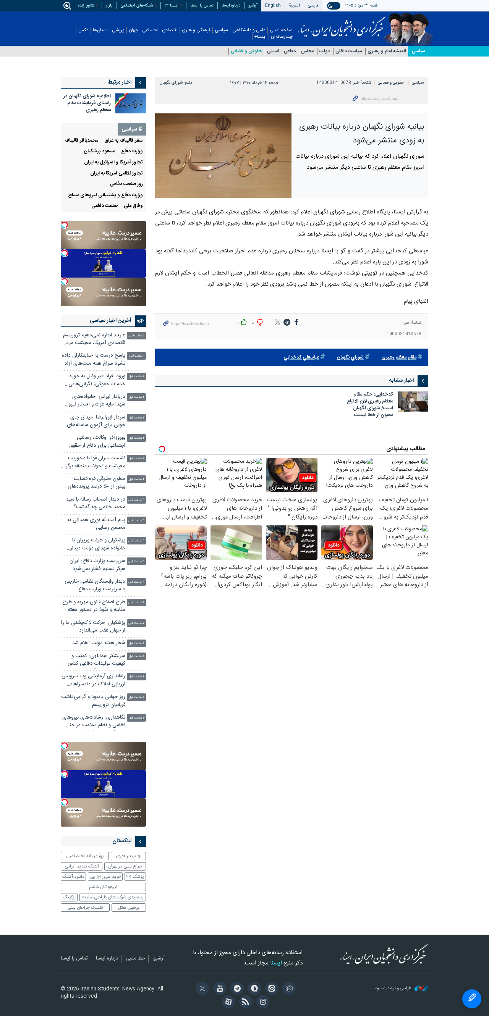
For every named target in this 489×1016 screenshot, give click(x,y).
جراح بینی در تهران (125, 866)
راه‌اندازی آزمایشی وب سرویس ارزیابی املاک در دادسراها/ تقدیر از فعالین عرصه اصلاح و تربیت (93, 681)
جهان (133, 30)
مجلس (307, 51)
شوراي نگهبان (350, 358)
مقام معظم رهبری (398, 358)
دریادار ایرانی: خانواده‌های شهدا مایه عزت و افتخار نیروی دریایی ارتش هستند (94, 401)
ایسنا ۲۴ (171, 5)
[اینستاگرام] (262, 1002)
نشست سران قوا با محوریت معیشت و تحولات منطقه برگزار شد (94, 463)
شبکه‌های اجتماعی (137, 5)
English (273, 5)
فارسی (313, 5)
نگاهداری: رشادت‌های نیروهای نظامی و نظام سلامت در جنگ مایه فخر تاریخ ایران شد (93, 722)
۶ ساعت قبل (136, 643)
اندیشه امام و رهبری (387, 51)
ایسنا (342, 24)
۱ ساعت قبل (136, 335)
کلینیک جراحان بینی (85, 907)
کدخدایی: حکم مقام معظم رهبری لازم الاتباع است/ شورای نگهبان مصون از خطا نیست (370, 405)
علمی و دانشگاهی (249, 30)
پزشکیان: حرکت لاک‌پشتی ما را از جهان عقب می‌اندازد (93, 627)
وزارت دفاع (132, 151)
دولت (324, 51)
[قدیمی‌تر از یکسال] (413, 401)
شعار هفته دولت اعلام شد (98, 643)
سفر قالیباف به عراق (123, 141)
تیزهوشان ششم (103, 887)
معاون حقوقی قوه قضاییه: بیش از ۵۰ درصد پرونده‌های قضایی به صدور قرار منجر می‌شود (96, 483)
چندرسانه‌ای (282, 37)
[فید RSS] (244, 1002)
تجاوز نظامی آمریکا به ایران (116, 174)
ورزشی (118, 30)
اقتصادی (170, 30)
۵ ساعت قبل (136, 602)
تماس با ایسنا (202, 5)
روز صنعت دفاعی (126, 184)
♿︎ (471, 998)
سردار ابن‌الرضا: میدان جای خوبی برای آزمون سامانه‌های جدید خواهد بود (96, 422)
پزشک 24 (135, 876)
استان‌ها (100, 30)
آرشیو (252, 5)
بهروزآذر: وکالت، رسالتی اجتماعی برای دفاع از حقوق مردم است (97, 442)
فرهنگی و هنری (196, 30)
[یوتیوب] (218, 989)
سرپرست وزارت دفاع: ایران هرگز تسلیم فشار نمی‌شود (97, 565)
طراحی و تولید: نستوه (394, 988)
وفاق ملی (133, 206)
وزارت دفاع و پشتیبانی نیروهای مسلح (105, 195)
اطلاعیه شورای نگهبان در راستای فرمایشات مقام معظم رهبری (87, 103)
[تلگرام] (236, 989)
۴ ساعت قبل (136, 561)
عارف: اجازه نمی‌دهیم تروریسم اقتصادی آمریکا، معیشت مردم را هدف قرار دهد (94, 340)
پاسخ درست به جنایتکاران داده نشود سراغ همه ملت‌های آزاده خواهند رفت (93, 360)
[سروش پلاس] (253, 989)
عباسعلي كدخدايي (301, 358)
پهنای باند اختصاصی (85, 856)
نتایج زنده (86, 5)
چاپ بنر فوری (128, 856)
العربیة (294, 5)
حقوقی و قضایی (246, 51)
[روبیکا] (288, 989)
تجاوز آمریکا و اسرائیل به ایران (113, 162)
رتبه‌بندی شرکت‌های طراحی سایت (113, 897)
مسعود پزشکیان (99, 151)
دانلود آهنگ (73, 876)
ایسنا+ (260, 37)
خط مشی (135, 959)
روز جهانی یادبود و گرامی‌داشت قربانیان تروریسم (93, 701)
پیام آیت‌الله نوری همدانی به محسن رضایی (96, 524)
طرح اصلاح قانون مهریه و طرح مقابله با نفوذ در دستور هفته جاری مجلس (93, 606)
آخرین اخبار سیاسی (110, 320)
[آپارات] (227, 1002)
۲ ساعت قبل (136, 376)
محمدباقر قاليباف (81, 141)
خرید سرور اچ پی (105, 876)
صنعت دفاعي (104, 206)
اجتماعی (150, 30)
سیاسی (221, 30)
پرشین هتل (128, 907)
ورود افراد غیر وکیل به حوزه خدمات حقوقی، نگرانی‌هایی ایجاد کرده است (96, 380)
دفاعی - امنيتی (281, 51)
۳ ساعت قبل (136, 500)
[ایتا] (270, 989)
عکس (83, 30)
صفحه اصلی (281, 30)
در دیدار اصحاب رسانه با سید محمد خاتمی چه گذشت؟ (95, 503)
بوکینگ (69, 897)
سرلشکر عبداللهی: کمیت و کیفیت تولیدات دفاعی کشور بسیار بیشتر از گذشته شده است (96, 660)
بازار (109, 5)
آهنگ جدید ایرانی (82, 866)
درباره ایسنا (231, 5)
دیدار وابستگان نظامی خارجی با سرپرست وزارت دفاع (95, 585)
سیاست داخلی (348, 51)
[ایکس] (201, 989)
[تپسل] (64, 225)
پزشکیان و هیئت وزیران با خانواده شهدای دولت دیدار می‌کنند (97, 545)
